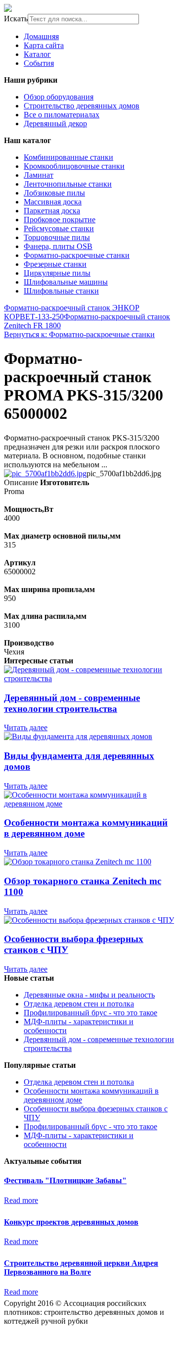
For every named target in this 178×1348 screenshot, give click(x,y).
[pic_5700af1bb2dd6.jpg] (45, 473)
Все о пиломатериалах (61, 114)
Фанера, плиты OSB (58, 246)
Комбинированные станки (68, 157)
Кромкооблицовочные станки (74, 166)
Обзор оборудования (58, 97)
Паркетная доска (52, 210)
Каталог (37, 54)
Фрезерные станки (55, 264)
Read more (21, 1200)
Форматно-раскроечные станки (77, 255)
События (39, 63)
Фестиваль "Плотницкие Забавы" (65, 1180)
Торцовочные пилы (57, 237)
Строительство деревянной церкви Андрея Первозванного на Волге (81, 1267)
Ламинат (38, 175)
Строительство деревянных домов (81, 105)
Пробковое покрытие (59, 219)
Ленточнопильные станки (68, 184)
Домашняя (41, 36)
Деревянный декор (55, 123)
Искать (16, 18)
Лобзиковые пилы (54, 193)
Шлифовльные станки (61, 291)
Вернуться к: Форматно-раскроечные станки (79, 334)
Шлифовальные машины (66, 282)
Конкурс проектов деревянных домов (71, 1222)
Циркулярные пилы (57, 273)
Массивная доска (53, 202)
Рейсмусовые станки (59, 228)
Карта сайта (44, 45)
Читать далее (25, 727)
